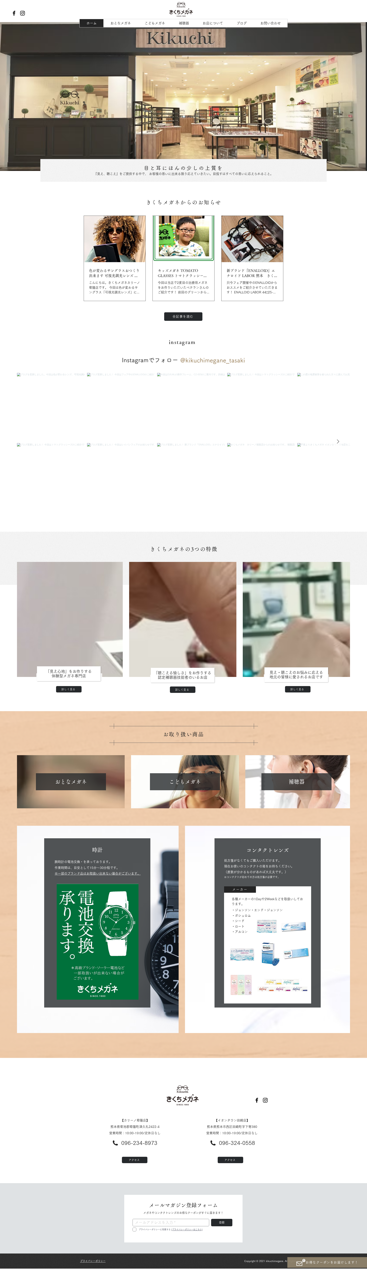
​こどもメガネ (185, 781)
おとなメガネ (71, 781)
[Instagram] (22, 13)
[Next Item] (338, 441)
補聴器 (297, 781)
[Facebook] (14, 13)
